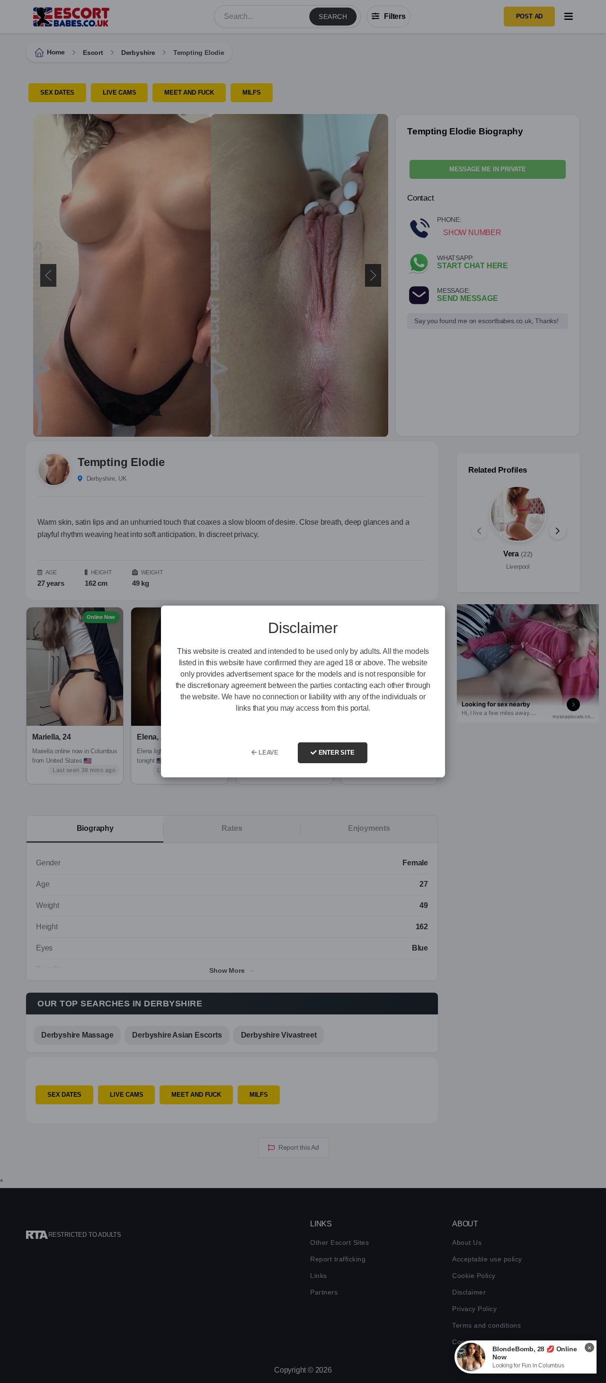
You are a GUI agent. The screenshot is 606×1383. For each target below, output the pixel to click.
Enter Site (336, 752)
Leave (267, 752)
